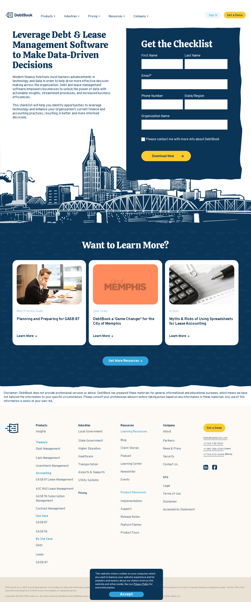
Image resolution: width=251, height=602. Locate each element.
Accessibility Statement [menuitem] (179, 510)
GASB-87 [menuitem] (42, 562)
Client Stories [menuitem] (130, 448)
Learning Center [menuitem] (131, 464)
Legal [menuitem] (166, 486)
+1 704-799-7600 (213, 443)
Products (47, 16)
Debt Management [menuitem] (48, 449)
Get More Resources (124, 361)
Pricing (92, 16)
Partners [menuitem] (169, 441)
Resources (115, 16)
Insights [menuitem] (41, 432)
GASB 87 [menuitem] (41, 522)
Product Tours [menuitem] (130, 533)
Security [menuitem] (168, 456)
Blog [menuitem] (123, 440)
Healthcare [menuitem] (85, 456)
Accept (126, 594)
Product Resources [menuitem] (133, 492)
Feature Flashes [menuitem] (131, 525)
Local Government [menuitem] (90, 432)
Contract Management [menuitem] (50, 509)
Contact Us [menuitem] (170, 464)
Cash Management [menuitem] (48, 458)
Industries (70, 16)
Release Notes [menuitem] (130, 517)
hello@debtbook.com (215, 438)
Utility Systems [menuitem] (88, 480)
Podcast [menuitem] (126, 456)
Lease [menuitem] (40, 554)
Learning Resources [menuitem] (134, 432)
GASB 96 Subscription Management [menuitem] (50, 499)
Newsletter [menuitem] (128, 472)
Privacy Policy (141, 583)
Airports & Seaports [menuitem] (91, 472)
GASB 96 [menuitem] (41, 532)
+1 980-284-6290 (213, 449)
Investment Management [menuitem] (52, 466)
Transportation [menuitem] (88, 464)
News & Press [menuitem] (172, 449)
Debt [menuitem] (39, 545)
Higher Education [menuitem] (89, 449)
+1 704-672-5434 (213, 454)
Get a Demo (235, 15)
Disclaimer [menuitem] (170, 502)
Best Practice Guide (30, 311)
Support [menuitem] (126, 509)
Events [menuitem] (125, 480)
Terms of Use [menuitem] (172, 494)
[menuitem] (82, 491)
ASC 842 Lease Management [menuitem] (55, 489)
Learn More (25, 336)
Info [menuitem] (165, 477)
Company (140, 16)
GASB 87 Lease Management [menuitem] (54, 480)
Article (173, 311)
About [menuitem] (167, 432)
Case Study (100, 311)
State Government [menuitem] (90, 441)
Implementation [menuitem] (131, 501)
